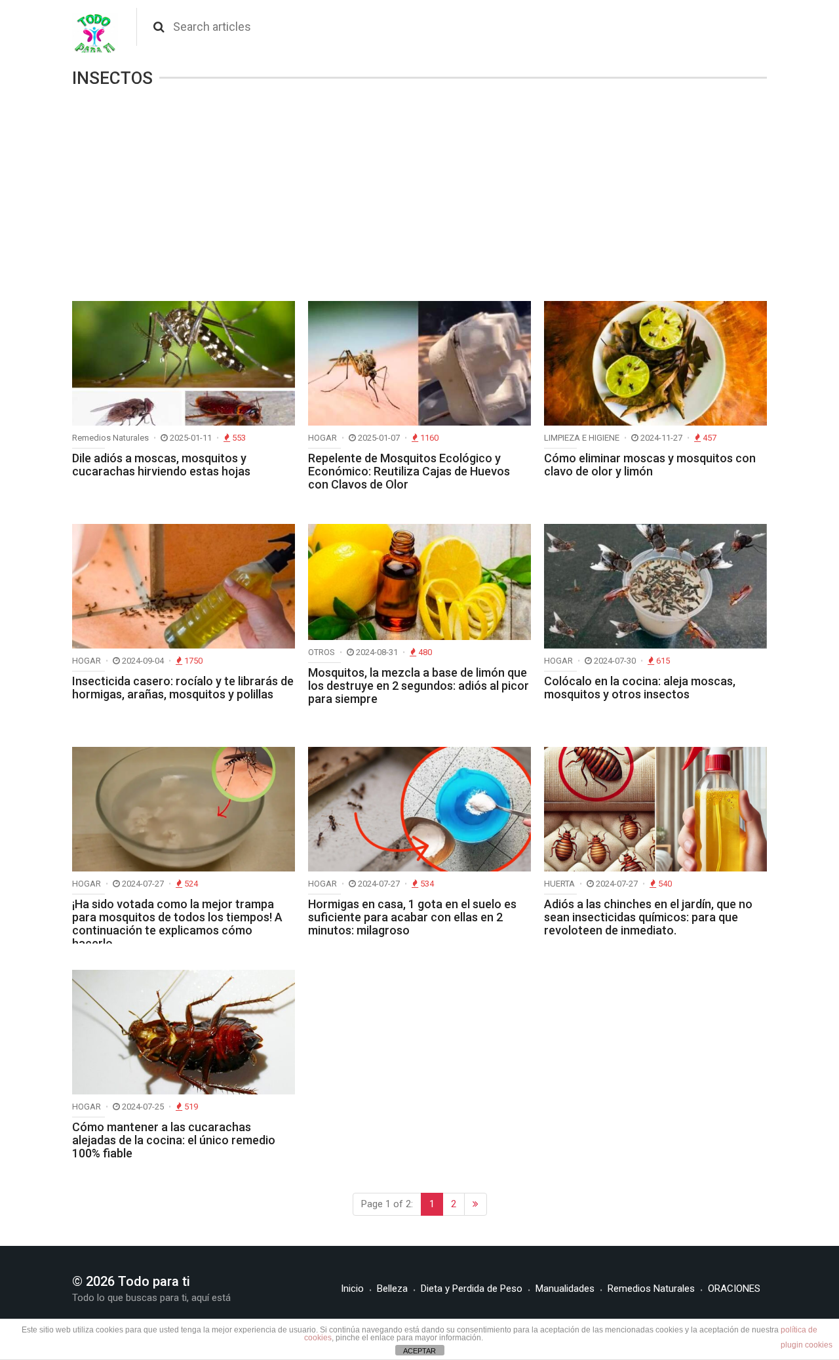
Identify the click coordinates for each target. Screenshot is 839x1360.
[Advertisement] (419, 196)
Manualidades (565, 1288)
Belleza (392, 1288)
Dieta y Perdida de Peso (471, 1288)
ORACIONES (734, 1288)
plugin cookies (806, 1345)
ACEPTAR (419, 1351)
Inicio (352, 1288)
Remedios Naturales (651, 1288)
